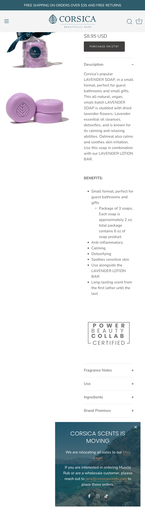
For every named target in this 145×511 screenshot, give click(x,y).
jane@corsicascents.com (106, 478)
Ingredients (93, 397)
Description (93, 64)
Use (87, 383)
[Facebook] (89, 495)
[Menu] (6, 21)
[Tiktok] (106, 495)
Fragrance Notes (98, 370)
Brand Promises (97, 410)
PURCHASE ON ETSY (104, 46)
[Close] (135, 427)
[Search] (129, 22)
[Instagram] (98, 495)
